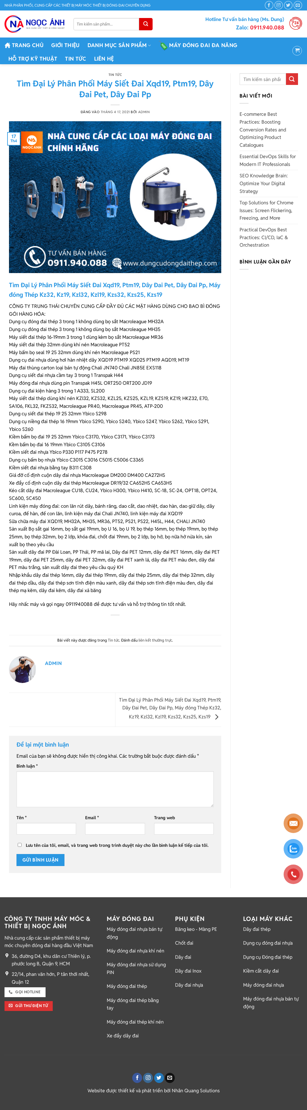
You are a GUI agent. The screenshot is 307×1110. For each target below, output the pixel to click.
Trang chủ (27, 45)
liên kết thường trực (155, 640)
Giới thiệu (65, 45)
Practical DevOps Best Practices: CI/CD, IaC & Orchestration (264, 237)
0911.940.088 (260, 27)
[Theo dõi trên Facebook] (269, 5)
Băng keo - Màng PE (196, 929)
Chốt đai (184, 943)
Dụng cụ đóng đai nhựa (268, 943)
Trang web (164, 817)
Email (92, 817)
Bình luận (27, 766)
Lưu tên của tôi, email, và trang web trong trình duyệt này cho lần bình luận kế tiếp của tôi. (117, 845)
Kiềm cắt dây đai (261, 971)
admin (144, 112)
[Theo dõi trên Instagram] (278, 5)
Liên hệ (104, 58)
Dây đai (183, 957)
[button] (297, 51)
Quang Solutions (202, 1090)
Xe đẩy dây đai (123, 1036)
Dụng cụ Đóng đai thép (267, 957)
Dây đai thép (256, 929)
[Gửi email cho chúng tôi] (298, 5)
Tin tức (75, 58)
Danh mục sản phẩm (117, 45)
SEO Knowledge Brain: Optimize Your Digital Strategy (264, 183)
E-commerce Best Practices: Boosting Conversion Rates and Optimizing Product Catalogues (263, 129)
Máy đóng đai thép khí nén (135, 1022)
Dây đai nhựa (189, 985)
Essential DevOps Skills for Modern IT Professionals (268, 160)
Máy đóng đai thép (127, 986)
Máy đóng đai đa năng (203, 45)
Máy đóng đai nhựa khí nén (135, 951)
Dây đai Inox (188, 971)
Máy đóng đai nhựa (263, 985)
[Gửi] (146, 24)
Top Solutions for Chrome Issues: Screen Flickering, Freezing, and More (267, 210)
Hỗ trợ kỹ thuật (32, 58)
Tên (21, 817)
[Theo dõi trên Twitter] (288, 5)
